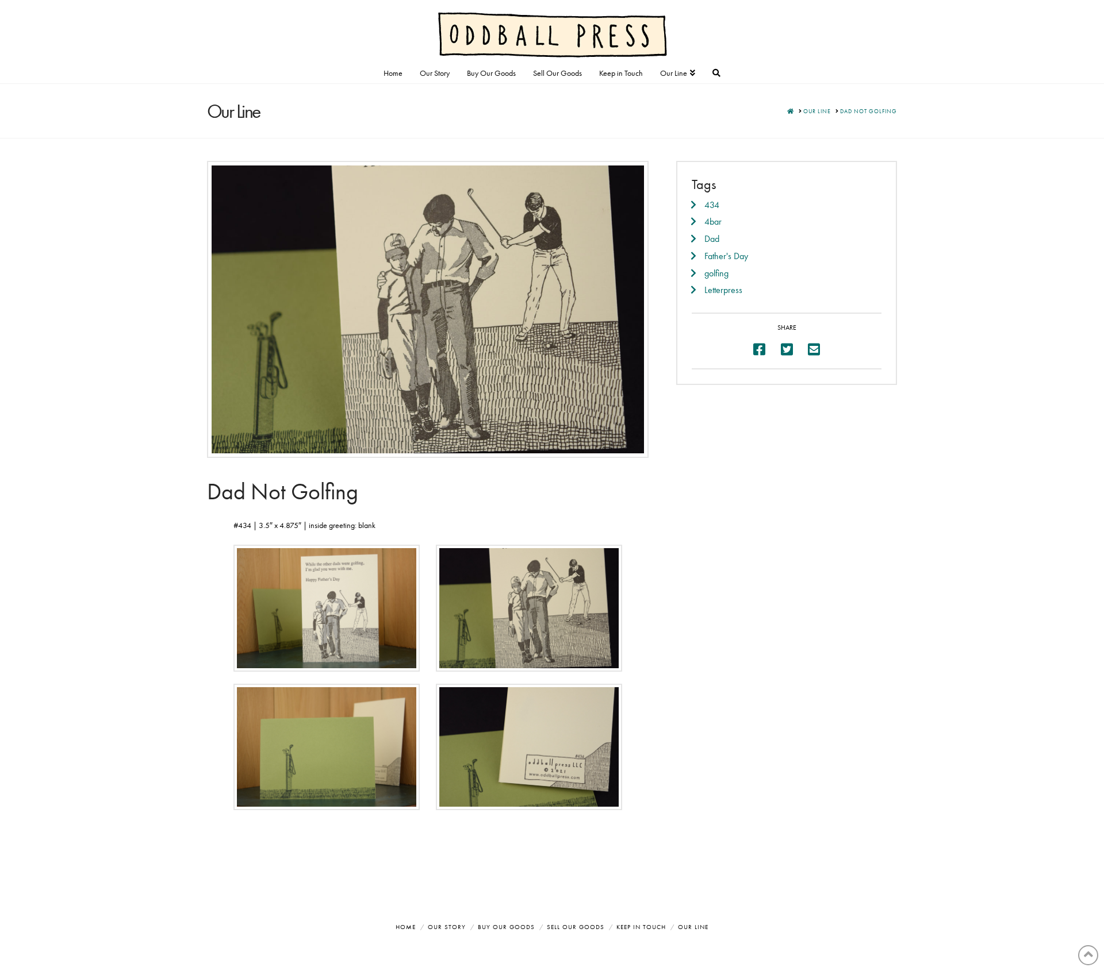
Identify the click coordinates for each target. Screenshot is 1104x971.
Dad (711, 239)
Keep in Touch (641, 927)
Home (406, 927)
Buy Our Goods (506, 927)
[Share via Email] (814, 350)
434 (711, 205)
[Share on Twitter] (787, 350)
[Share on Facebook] (759, 350)
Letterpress (723, 290)
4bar (713, 221)
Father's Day (726, 256)
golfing (716, 273)
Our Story (447, 927)
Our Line (693, 927)
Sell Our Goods (575, 927)
